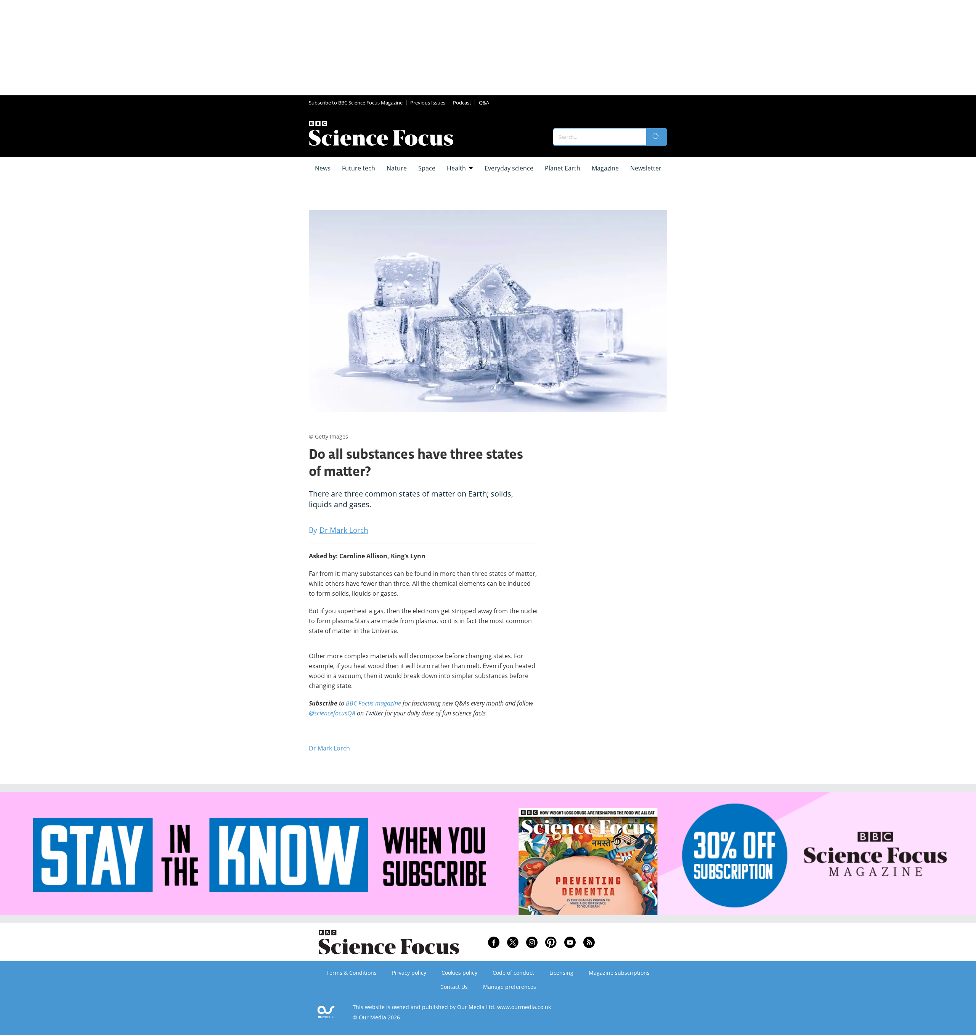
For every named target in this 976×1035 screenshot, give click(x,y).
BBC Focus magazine (373, 703)
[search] (656, 137)
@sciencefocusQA (332, 713)
